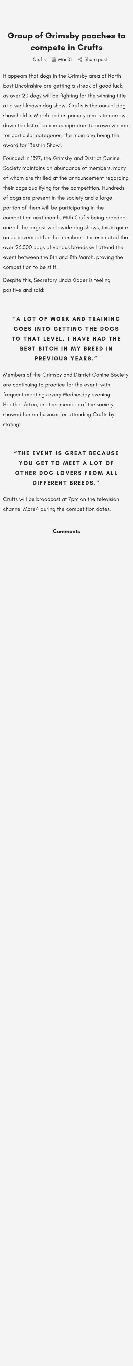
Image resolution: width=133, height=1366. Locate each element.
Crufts (39, 59)
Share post (95, 59)
